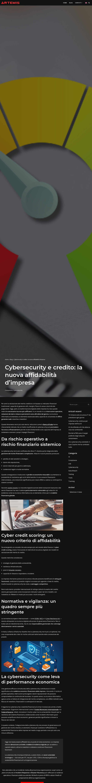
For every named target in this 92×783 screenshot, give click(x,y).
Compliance (9, 390)
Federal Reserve (7, 712)
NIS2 (41, 619)
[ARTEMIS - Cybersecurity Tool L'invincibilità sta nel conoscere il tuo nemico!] (10, 3)
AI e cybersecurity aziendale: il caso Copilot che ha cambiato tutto (79, 444)
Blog (71, 3)
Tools (70, 478)
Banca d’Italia (48, 424)
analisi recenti (13, 488)
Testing (71, 474)
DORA (37, 619)
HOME (65, 3)
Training (71, 481)
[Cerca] (89, 2)
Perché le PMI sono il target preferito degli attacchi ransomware (78, 435)
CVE (69, 464)
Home (7, 359)
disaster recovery (15, 570)
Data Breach (72, 471)
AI (69, 457)
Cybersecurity (17, 390)
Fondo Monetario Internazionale (46, 709)
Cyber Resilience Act (53, 619)
